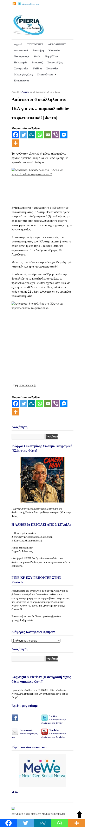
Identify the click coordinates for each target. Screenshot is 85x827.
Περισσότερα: (45, 74)
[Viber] (55, 134)
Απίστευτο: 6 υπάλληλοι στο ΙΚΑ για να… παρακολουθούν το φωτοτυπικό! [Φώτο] (40, 108)
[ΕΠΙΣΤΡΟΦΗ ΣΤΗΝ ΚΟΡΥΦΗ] (79, 817)
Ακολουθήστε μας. (31, 4)
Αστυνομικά (21, 50)
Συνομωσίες (21, 68)
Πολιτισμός (20, 62)
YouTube (53, 733)
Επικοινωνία (21, 80)
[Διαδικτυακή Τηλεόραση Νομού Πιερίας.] (28, 34)
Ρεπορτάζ (37, 62)
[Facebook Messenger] (63, 134)
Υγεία (37, 56)
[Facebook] (15, 134)
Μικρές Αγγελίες (23, 74)
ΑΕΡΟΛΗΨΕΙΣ (57, 44)
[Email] (47, 134)
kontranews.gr (27, 385)
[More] (15, 143)
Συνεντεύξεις (55, 62)
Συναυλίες (52, 68)
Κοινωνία (54, 50)
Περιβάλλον (51, 56)
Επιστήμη (38, 50)
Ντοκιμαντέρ (21, 56)
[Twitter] (23, 134)
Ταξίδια (37, 68)
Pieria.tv (25, 92)
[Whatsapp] (39, 134)
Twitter (53, 719)
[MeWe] (31, 134)
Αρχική (18, 44)
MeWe (15, 792)
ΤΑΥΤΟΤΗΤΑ (35, 44)
